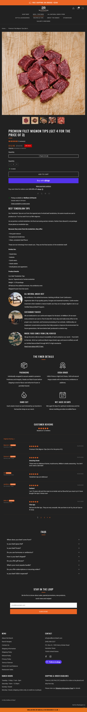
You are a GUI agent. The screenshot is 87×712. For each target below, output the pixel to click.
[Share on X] (42, 193)
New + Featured (38, 14)
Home (3, 28)
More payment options (43, 186)
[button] (43, 710)
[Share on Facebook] (38, 193)
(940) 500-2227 (50, 641)
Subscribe (43, 611)
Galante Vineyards (43, 21)
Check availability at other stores (20, 203)
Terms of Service (7, 662)
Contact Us (5, 645)
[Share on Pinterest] (45, 193)
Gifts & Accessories (22, 18)
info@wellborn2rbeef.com (53, 638)
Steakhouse (67, 18)
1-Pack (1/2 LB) (43, 156)
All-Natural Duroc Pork (56, 14)
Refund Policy (6, 655)
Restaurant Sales (7, 669)
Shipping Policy (7, 652)
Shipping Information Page (64, 688)
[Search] (83, 8)
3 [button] (44, 517)
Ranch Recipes (7, 641)
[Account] (73, 8)
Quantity (11, 161)
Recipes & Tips (38, 18)
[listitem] (43, 2)
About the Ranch (53, 18)
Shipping (10, 148)
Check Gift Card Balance (10, 666)
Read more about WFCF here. (34, 346)
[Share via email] (49, 193)
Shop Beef (25, 14)
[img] (33, 446)
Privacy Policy (6, 659)
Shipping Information (9, 648)
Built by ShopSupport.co (78, 705)
